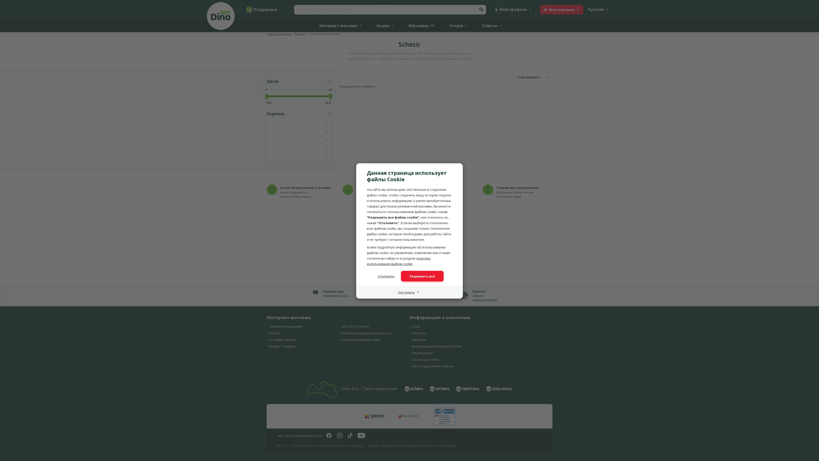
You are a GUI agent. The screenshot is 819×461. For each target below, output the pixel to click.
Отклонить (386, 276)
